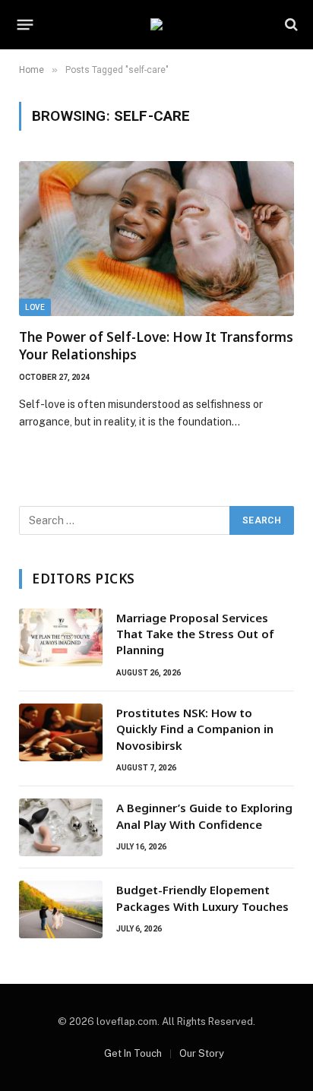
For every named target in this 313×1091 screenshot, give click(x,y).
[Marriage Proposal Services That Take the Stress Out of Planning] (61, 637)
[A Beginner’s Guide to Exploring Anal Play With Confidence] (61, 827)
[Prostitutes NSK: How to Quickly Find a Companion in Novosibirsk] (61, 732)
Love (35, 307)
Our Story (201, 1053)
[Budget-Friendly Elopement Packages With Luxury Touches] (61, 909)
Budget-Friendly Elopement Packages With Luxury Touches (202, 897)
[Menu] (25, 24)
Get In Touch (133, 1053)
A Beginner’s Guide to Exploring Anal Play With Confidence (204, 815)
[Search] (290, 25)
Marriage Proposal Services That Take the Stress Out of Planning (195, 634)
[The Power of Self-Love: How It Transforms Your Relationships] (156, 238)
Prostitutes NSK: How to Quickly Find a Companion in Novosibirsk (194, 729)
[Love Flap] (156, 24)
